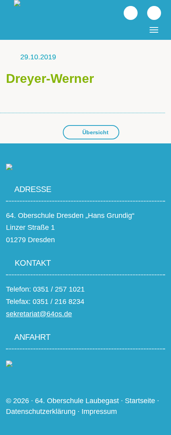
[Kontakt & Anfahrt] (9, 363)
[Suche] (127, 12)
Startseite (140, 401)
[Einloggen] (150, 12)
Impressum (99, 411)
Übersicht (95, 132)
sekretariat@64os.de (39, 314)
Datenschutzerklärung (41, 411)
